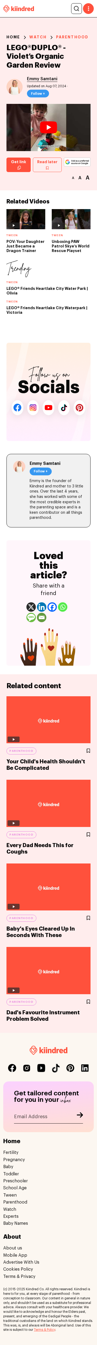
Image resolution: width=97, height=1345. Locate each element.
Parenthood (72, 37)
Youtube (48, 407)
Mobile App (15, 1255)
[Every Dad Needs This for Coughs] (48, 803)
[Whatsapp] (62, 607)
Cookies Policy (18, 1269)
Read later (47, 162)
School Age (15, 1188)
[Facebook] (52, 607)
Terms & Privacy (19, 1276)
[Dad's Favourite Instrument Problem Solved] (48, 970)
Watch (38, 37)
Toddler (11, 1174)
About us (12, 1248)
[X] (31, 607)
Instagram (33, 407)
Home (13, 37)
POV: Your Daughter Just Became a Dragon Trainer (25, 246)
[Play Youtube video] (48, 127)
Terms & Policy (44, 1329)
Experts (11, 1216)
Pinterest (79, 407)
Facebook (17, 407)
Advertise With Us (21, 1262)
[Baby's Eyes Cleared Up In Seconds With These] (48, 887)
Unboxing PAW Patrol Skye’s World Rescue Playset (70, 246)
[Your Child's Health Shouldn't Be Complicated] (48, 719)
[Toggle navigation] (88, 8)
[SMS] (31, 617)
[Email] (41, 617)
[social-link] (12, 1068)
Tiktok (64, 407)
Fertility (10, 1152)
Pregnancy (14, 1160)
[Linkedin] (41, 607)
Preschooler (15, 1181)
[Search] (76, 8)
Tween (10, 1195)
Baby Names (15, 1223)
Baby (8, 1167)
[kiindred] (18, 8)
